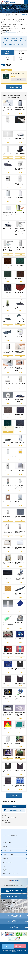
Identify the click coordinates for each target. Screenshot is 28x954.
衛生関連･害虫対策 (7, 862)
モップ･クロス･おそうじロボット (11, 835)
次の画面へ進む (14, 87)
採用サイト (8, 946)
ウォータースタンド (8, 854)
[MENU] (26, 2)
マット (4, 831)
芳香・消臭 (6, 846)
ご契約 (7, 113)
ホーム (4, 14)
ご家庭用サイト (21, 946)
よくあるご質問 (14, 927)
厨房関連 (5, 870)
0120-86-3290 (15, 810)
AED (4, 866)
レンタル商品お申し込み (14, 916)
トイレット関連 (7, 842)
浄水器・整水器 (7, 850)
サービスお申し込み (14, 922)
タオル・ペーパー (7, 839)
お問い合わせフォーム (10, 32)
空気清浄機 (6, 858)
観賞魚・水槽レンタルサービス (10, 873)
